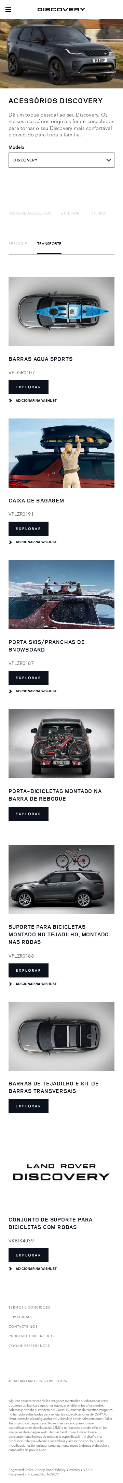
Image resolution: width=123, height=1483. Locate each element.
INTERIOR (98, 213)
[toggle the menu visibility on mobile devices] (8, 9)
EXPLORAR (28, 387)
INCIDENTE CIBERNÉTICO (31, 1336)
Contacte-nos (23, 1326)
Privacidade (21, 1316)
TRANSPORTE (49, 243)
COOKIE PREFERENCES (29, 1345)
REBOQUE (18, 243)
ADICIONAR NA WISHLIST (36, 401)
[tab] (30, 213)
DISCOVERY (25, 160)
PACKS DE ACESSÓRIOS (30, 213)
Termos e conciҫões (29, 1307)
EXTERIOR (70, 213)
